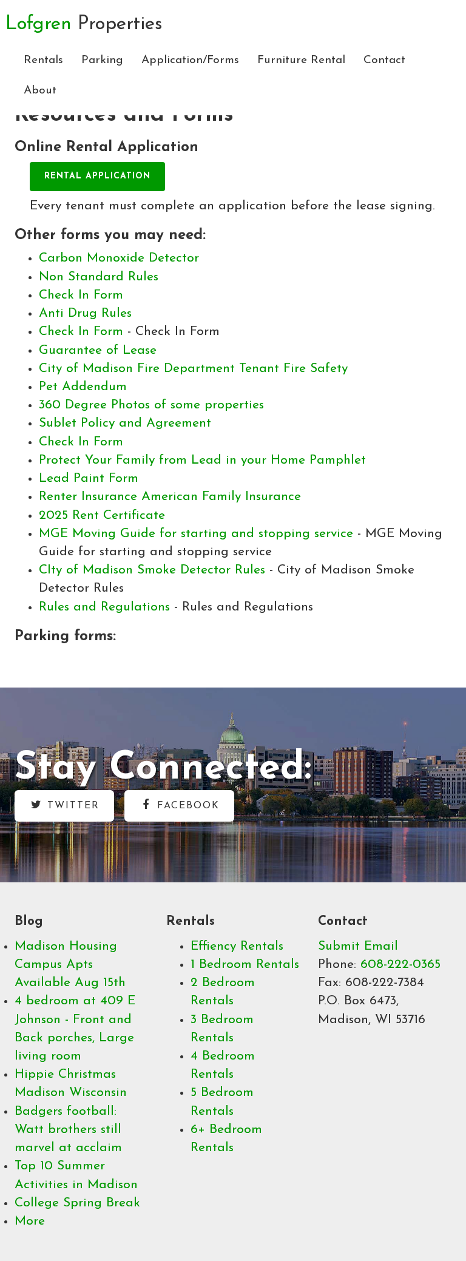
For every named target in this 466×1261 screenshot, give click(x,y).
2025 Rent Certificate (102, 515)
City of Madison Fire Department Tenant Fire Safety (193, 368)
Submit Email (358, 946)
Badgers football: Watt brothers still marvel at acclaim (68, 1129)
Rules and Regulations (106, 607)
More (30, 1221)
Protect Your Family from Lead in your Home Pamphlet (202, 460)
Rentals (43, 60)
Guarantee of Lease (98, 350)
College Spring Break (77, 1203)
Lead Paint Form (88, 478)
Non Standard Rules (98, 277)
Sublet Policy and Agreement (125, 423)
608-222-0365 (400, 964)
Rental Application (97, 176)
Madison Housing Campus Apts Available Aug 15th (70, 964)
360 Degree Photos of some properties (151, 405)
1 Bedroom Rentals (245, 964)
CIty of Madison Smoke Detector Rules (154, 570)
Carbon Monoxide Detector (119, 258)
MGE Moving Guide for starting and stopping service (198, 533)
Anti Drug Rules (85, 313)
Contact (384, 60)
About (40, 90)
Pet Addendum (83, 386)
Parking (102, 60)
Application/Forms (190, 60)
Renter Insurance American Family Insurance (170, 496)
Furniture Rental (301, 60)
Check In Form (81, 295)
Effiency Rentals (237, 946)
